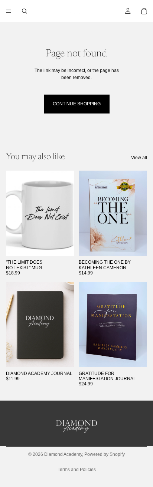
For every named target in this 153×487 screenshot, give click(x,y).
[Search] (24, 11)
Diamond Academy (63, 454)
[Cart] (144, 11)
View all (139, 157)
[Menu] (8, 11)
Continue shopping (77, 103)
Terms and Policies (77, 469)
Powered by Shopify (104, 454)
